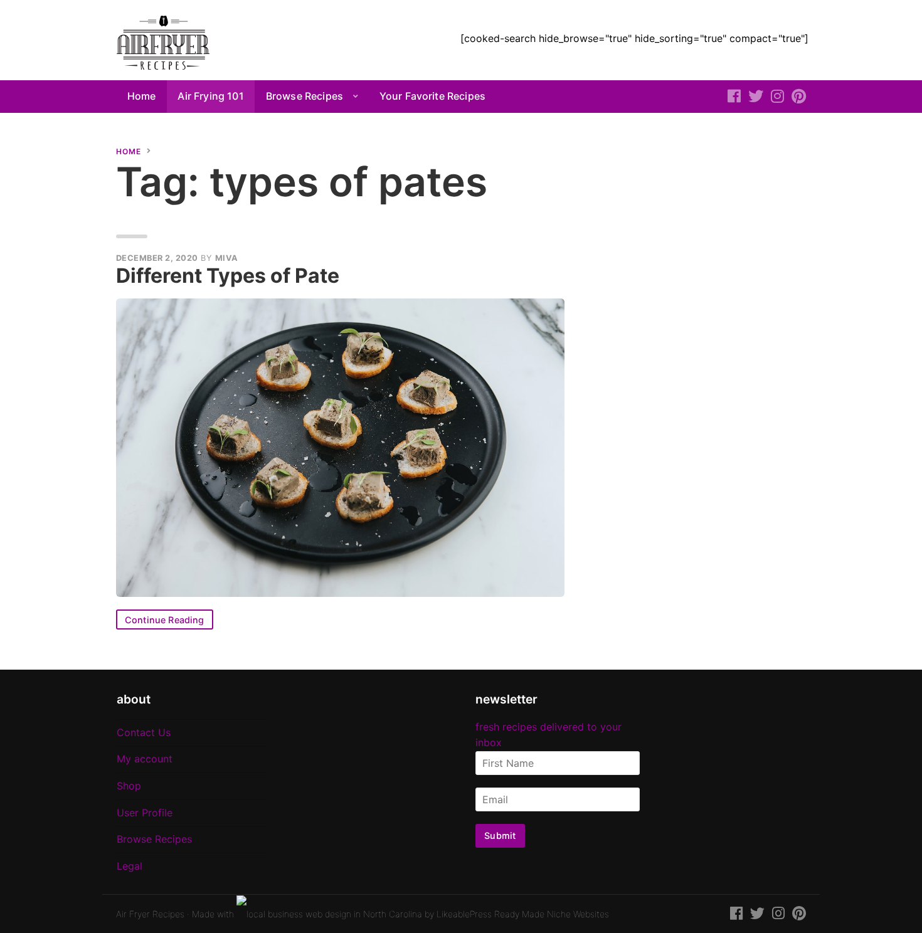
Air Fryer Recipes (150, 914)
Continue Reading (164, 619)
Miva (226, 258)
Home (141, 96)
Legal (129, 866)
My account (144, 758)
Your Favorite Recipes (432, 96)
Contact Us (144, 732)
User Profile (144, 812)
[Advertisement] (702, 221)
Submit (500, 835)
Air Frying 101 (210, 96)
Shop (129, 785)
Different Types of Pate (227, 275)
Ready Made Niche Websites (551, 914)
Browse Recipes (304, 96)
